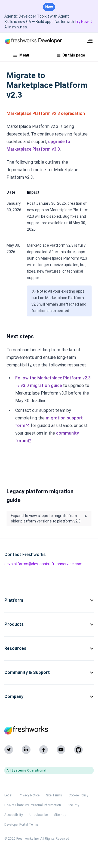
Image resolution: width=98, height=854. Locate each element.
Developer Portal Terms (21, 824)
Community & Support (27, 672)
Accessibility (13, 815)
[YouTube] (61, 749)
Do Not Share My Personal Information (32, 805)
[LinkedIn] (26, 749)
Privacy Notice (29, 795)
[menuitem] (90, 41)
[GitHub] (78, 749)
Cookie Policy (78, 795)
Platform (13, 600)
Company (13, 696)
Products (14, 624)
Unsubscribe (38, 815)
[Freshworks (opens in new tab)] (49, 730)
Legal (8, 795)
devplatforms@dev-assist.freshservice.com (43, 564)
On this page (73, 55)
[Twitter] (8, 749)
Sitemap (60, 815)
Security (73, 805)
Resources (15, 648)
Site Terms (54, 795)
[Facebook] (43, 749)
